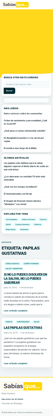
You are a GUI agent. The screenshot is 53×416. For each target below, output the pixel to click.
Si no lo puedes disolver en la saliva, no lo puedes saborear (25, 278)
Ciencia (8, 322)
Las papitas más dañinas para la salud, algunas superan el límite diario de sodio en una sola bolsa (26, 166)
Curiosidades (23, 322)
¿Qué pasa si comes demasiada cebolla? (25, 131)
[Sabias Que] (22, 386)
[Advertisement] (26, 41)
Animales (24, 229)
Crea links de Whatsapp (12, 403)
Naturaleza (10, 229)
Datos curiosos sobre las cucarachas (23, 113)
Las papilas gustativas (23, 328)
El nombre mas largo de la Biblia (20, 148)
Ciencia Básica (12, 264)
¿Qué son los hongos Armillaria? (20, 187)
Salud (36, 322)
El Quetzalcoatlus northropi (18, 194)
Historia (37, 224)
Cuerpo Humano (31, 264)
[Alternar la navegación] (47, 4)
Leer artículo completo (15, 310)
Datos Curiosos (28, 219)
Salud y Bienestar (13, 269)
